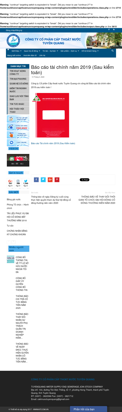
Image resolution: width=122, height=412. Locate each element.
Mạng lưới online (14, 55)
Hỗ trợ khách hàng (89, 51)
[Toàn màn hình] (27, 163)
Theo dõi (10, 181)
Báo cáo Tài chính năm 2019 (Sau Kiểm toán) (53, 143)
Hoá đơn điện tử (30, 55)
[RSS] (114, 30)
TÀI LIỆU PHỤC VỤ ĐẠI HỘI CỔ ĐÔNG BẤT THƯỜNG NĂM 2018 (18, 217)
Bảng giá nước (14, 199)
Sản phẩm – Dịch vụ (69, 51)
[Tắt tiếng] (25, 163)
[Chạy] (10, 163)
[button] (112, 53)
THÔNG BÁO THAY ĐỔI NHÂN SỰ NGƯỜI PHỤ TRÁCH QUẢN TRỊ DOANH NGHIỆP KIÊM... (22, 325)
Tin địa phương (18, 79)
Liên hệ (42, 55)
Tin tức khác (17, 104)
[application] (18, 160)
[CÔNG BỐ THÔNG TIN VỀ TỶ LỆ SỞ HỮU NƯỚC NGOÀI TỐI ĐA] (10, 259)
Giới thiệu (15, 51)
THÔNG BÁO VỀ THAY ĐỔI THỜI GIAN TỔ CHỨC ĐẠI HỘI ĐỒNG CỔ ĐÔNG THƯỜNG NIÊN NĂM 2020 (97, 199)
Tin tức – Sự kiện (49, 51)
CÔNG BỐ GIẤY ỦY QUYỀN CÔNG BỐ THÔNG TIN (21, 284)
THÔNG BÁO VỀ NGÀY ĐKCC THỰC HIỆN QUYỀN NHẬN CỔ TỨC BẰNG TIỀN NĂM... (22, 352)
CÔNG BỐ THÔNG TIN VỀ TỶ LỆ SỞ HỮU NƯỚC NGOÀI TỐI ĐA (22, 264)
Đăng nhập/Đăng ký (14, 30)
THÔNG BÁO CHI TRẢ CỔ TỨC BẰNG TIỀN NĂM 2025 (22, 302)
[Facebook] (109, 30)
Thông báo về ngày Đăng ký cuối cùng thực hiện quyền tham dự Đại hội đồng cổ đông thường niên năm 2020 (51, 199)
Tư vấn (10, 225)
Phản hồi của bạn (84, 409)
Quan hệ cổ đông (31, 51)
